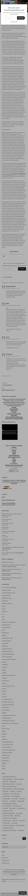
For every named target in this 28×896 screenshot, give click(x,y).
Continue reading (14, 21)
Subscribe (21, 17)
